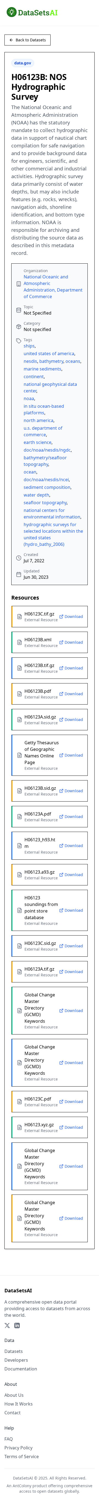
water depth (36, 495)
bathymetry (51, 361)
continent (34, 377)
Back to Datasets (31, 39)
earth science (37, 442)
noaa (29, 398)
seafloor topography (45, 503)
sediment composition (47, 487)
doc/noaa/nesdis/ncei (46, 480)
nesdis (30, 361)
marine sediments (42, 369)
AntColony (22, 1485)
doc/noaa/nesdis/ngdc (47, 450)
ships (29, 346)
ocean (30, 472)
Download (74, 616)
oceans (72, 361)
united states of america (49, 353)
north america (38, 420)
